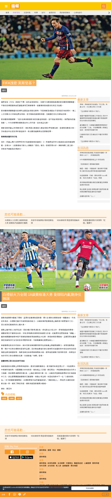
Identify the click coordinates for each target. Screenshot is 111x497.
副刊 (43, 12)
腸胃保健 (95, 463)
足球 (19, 398)
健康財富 (52, 12)
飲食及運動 (52, 463)
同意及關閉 (90, 488)
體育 (4, 90)
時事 (36, 12)
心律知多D (78, 12)
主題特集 (27, 12)
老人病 (58, 465)
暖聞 (59, 450)
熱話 (54, 450)
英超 (4, 398)
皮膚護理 (65, 465)
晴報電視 (16, 12)
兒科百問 (42, 465)
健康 (7, 12)
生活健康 (61, 463)
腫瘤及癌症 (78, 463)
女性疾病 (51, 465)
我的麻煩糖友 (65, 12)
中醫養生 (69, 463)
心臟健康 (87, 463)
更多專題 (74, 465)
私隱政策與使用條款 (55, 487)
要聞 (49, 450)
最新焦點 (42, 450)
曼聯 (12, 398)
